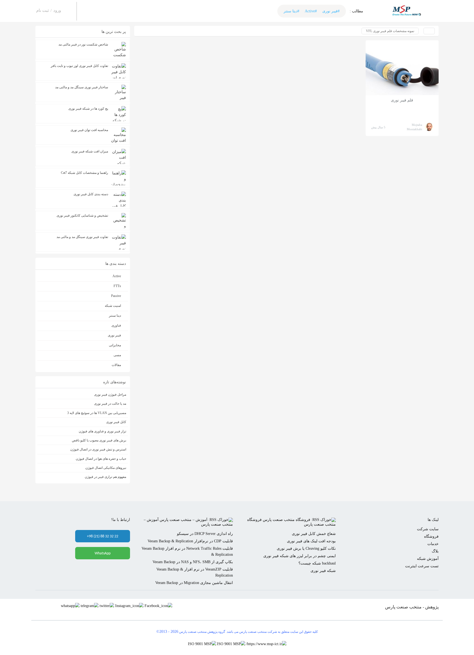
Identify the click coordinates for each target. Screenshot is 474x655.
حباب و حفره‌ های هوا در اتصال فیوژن (101, 459)
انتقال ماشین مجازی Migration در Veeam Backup (194, 583)
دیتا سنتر (115, 315)
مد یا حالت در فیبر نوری (110, 404)
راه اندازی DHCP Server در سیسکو (205, 534)
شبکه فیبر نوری (323, 571)
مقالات (116, 365)
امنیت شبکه (113, 306)
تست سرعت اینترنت (422, 566)
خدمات (433, 544)
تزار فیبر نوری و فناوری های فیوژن (102, 431)
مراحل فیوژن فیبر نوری (110, 394)
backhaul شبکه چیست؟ (317, 563)
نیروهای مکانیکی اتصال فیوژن (105, 468)
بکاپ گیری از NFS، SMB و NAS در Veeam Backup (193, 562)
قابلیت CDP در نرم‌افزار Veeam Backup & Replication (190, 541)
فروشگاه (431, 536)
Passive (116, 296)
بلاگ (435, 551)
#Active (311, 11)
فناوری (116, 325)
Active (116, 276)
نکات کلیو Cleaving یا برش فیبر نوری (306, 548)
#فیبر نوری (331, 11)
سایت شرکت (428, 529)
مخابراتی (115, 345)
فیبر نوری (114, 335)
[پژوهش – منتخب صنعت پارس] (408, 11)
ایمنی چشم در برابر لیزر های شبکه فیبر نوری (299, 556)
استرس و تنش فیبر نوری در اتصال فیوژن (98, 449)
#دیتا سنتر (291, 11)
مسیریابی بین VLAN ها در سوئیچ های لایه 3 (96, 413)
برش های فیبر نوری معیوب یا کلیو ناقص (99, 440)
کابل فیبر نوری (116, 422)
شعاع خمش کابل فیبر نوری (314, 534)
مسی (117, 355)
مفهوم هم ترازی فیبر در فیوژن (105, 477)
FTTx (117, 286)
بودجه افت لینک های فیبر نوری (311, 541)
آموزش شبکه (428, 559)
